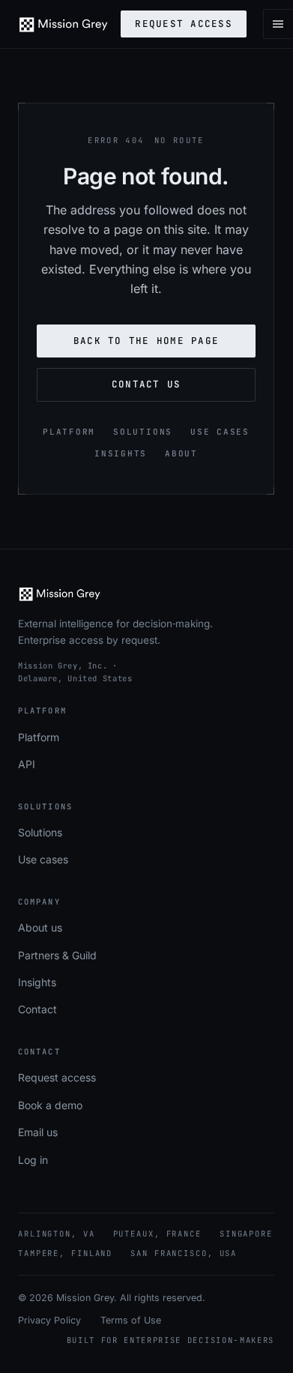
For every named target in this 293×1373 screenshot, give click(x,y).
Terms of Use (130, 1320)
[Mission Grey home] (63, 24)
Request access (183, 23)
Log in (33, 1159)
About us (40, 927)
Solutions (142, 431)
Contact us (146, 384)
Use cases (220, 431)
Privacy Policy (49, 1320)
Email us (38, 1132)
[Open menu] (278, 24)
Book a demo (50, 1105)
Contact (37, 1009)
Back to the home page (146, 340)
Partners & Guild (57, 955)
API (26, 764)
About (181, 453)
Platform (69, 431)
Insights (120, 453)
